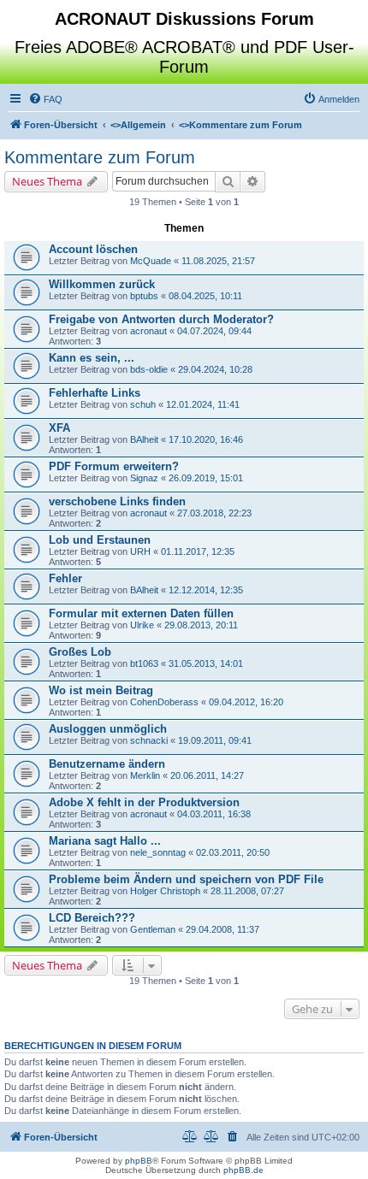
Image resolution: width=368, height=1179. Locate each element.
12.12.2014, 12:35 (206, 590)
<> (138, 125)
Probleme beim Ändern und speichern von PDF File (186, 879)
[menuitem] (45, 99)
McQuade (150, 261)
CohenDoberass (164, 702)
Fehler (65, 578)
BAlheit (144, 439)
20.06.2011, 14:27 (207, 775)
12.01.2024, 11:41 (203, 404)
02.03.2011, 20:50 (233, 852)
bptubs (144, 296)
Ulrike (142, 625)
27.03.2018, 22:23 (214, 513)
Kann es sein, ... (91, 357)
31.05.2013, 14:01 (206, 663)
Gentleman (152, 929)
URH (140, 551)
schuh (143, 404)
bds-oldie (149, 369)
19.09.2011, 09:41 (215, 740)
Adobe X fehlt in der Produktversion (144, 802)
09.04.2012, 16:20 (246, 702)
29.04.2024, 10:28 (215, 369)
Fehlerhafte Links (94, 392)
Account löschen (93, 249)
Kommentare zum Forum (99, 157)
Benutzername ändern (107, 764)
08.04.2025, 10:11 (205, 296)
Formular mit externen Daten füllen (141, 613)
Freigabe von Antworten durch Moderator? (161, 319)
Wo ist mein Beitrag (101, 690)
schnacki (149, 740)
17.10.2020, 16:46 (206, 439)
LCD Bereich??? (92, 917)
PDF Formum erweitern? (114, 466)
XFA (59, 427)
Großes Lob (80, 652)
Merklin (145, 775)
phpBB (138, 1160)
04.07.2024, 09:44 (214, 331)
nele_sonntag (158, 852)
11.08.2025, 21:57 (218, 261)
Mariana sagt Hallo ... (105, 840)
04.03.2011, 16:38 (214, 814)
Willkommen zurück (102, 284)
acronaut (148, 331)
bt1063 (144, 663)
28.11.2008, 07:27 (247, 891)
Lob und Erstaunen (100, 539)
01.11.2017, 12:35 (197, 551)
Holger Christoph (165, 891)
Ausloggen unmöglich (108, 728)
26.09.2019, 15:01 (206, 478)
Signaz (144, 478)
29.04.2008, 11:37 (222, 929)
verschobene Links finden (117, 501)
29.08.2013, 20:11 (201, 625)
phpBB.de (243, 1170)
